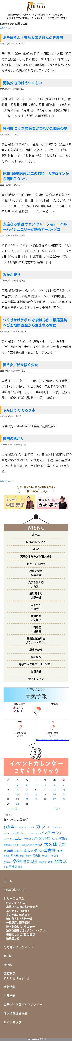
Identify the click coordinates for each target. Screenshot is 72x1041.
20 (54, 794)
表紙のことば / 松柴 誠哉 (20, 935)
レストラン (8, 839)
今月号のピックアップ (18, 947)
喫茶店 (39, 844)
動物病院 (7, 845)
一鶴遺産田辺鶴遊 (36, 629)
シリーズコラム (14, 899)
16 (17, 794)
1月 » (57, 808)
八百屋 (55, 839)
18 (36, 794)
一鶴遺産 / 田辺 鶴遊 (18, 923)
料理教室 (18, 851)
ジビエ (6, 833)
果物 (59, 851)
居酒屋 (8, 851)
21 (64, 794)
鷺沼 (20, 867)
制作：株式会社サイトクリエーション (52, 739)
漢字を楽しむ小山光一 (36, 584)
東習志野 (47, 850)
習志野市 (55, 856)
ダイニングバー (26, 833)
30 (17, 803)
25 (36, 799)
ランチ (57, 833)
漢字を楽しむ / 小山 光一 (20, 927)
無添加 (6, 856)
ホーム (36, 535)
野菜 (26, 862)
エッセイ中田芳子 (36, 607)
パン (37, 833)
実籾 (62, 844)
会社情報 (36, 657)
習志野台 (45, 856)
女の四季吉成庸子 (36, 618)
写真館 (63, 838)
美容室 (28, 856)
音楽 (50, 862)
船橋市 (8, 862)
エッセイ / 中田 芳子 (18, 911)
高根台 (13, 866)
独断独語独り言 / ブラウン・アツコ (27, 931)
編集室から (35, 650)
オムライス (29, 827)
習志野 (36, 855)
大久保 (50, 844)
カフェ (43, 826)
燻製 (22, 856)
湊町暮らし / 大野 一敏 (19, 919)
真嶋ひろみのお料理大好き (36, 556)
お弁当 (9, 827)
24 (27, 799)
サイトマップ (36, 679)
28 (64, 799)
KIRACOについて (36, 542)
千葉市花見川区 (26, 845)
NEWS (35, 549)
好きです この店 (36, 564)
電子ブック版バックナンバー (36, 664)
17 (27, 794)
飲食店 (61, 861)
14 (64, 789)
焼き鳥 (15, 855)
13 (54, 789)
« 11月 (14, 808)
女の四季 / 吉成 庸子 (18, 915)
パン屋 (45, 833)
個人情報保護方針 (15, 1014)
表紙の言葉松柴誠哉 (35, 573)
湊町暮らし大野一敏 (35, 596)
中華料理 (27, 839)
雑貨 (34, 862)
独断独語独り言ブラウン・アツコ (36, 641)
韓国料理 (42, 862)
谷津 (17, 861)
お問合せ (36, 672)
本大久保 (31, 850)
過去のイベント (7, 28)
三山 (18, 838)
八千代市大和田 (41, 838)
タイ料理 (15, 833)
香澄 (6, 867)
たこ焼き (19, 827)
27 (54, 799)
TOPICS (8, 956)
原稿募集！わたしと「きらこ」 (17, 976)
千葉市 (16, 845)
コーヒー (56, 827)
